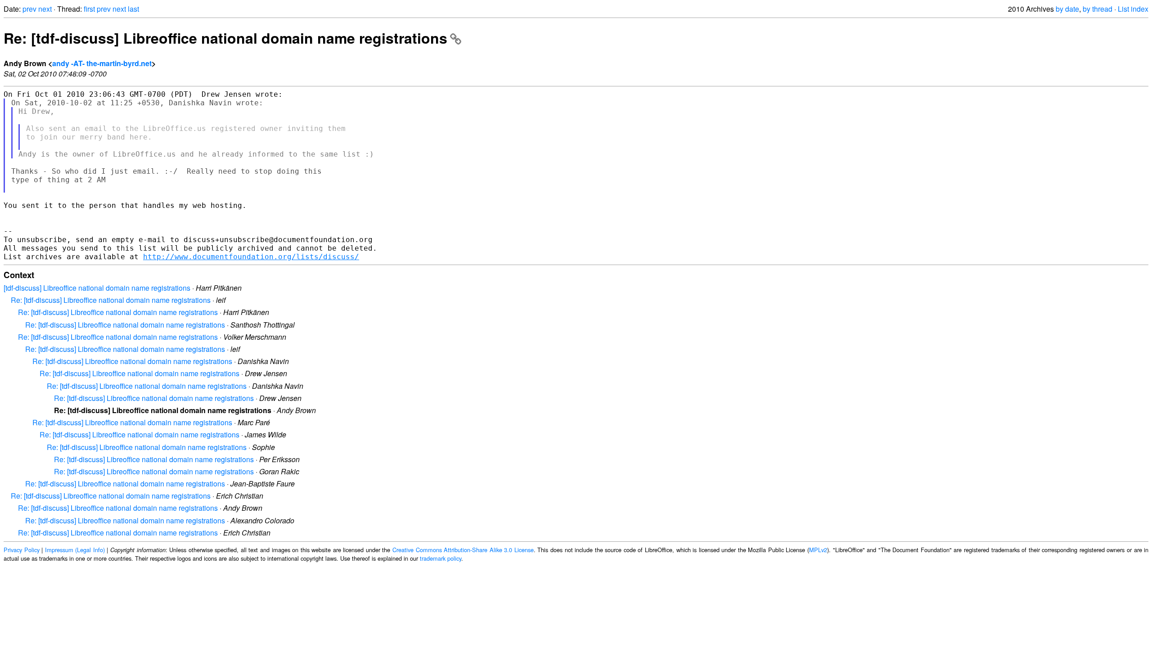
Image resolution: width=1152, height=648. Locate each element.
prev (29, 9)
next (45, 9)
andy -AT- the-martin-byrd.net (102, 63)
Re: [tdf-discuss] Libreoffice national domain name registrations (225, 37)
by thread (1097, 9)
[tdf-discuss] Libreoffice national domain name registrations (97, 288)
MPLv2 (818, 549)
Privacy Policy (22, 549)
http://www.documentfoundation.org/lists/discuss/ (251, 256)
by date (1067, 9)
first (89, 9)
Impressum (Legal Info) (75, 549)
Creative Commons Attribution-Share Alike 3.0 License (463, 549)
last (133, 9)
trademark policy (440, 558)
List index (1133, 9)
